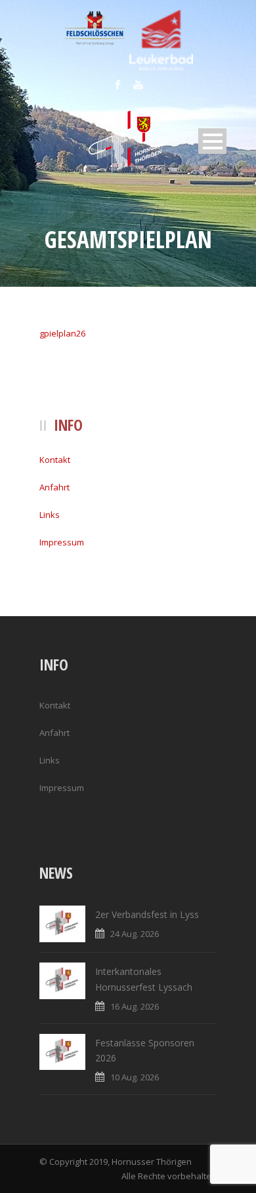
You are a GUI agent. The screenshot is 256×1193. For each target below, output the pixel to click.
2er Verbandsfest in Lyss (147, 914)
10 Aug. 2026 (134, 1077)
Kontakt (54, 460)
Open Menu (212, 141)
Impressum (61, 542)
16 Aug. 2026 (134, 1006)
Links (49, 515)
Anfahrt (54, 487)
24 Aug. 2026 (134, 934)
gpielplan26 (62, 333)
